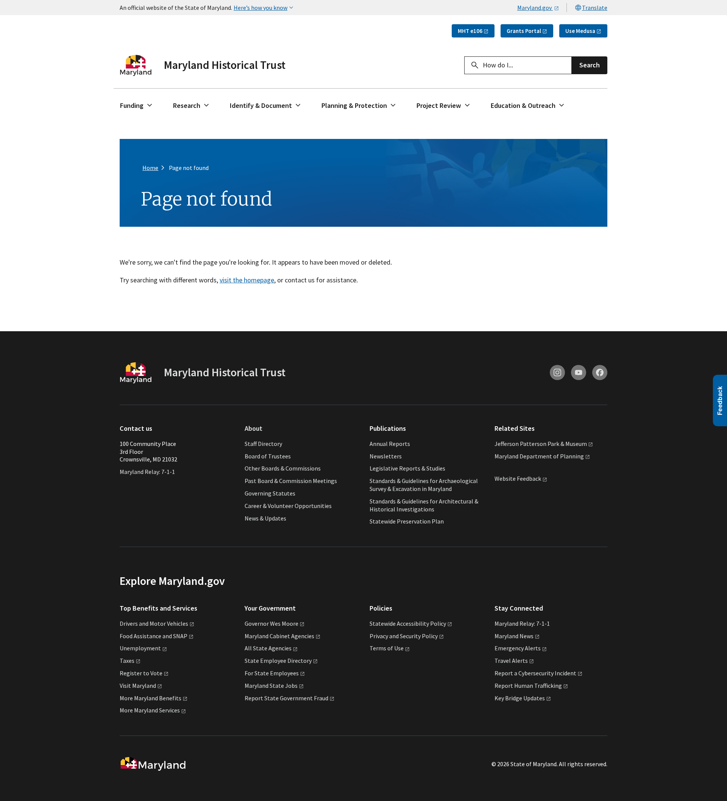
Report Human (528, 685)
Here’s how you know (260, 7)
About (253, 428)
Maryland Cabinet (279, 636)
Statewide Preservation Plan (407, 521)
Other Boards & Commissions (283, 468)
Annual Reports (390, 443)
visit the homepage (247, 280)
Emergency (518, 648)
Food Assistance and (153, 636)
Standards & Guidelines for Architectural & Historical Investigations (424, 505)
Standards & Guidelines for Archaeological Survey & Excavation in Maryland (424, 484)
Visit (138, 685)
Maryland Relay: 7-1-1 (147, 471)
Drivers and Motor (154, 623)
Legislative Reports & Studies (407, 468)
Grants (524, 30)
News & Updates (265, 518)
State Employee (278, 660)
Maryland (514, 636)
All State (268, 648)
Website (518, 478)
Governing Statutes (270, 493)
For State (272, 673)
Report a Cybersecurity (535, 673)
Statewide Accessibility (408, 623)
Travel (511, 660)
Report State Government (286, 698)
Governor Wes (271, 623)
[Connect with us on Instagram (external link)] (557, 372)
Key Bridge (520, 698)
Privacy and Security (404, 636)
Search (589, 65)
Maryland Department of (539, 456)
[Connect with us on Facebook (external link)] (599, 372)
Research (186, 105)
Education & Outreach (523, 105)
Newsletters (386, 456)
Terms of (387, 648)
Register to (141, 673)
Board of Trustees (268, 456)
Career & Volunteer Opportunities (288, 506)
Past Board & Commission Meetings (291, 481)
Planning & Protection (354, 105)
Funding (132, 105)
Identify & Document (261, 105)
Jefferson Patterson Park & (541, 443)
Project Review (439, 105)
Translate (594, 7)
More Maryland (150, 698)
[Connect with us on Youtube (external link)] (578, 372)
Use (580, 30)
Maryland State (271, 685)
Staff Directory (263, 443)
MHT (470, 30)
